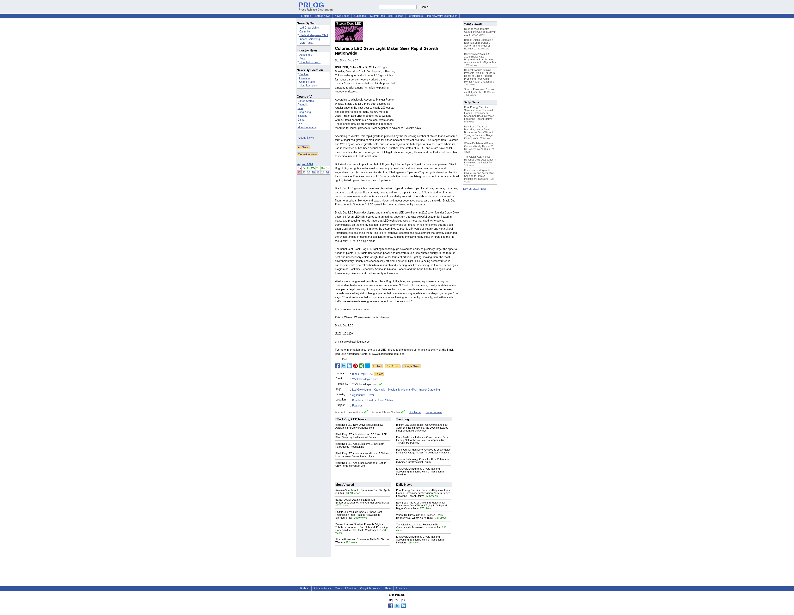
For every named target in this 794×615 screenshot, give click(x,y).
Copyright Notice (370, 588)
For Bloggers (415, 15)
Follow (379, 373)
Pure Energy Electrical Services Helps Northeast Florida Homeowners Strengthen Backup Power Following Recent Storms (423, 493)
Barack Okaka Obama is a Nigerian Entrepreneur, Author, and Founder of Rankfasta (362, 501)
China (301, 119)
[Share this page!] (397, 607)
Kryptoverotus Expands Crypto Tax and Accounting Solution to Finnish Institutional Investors (420, 471)
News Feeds (342, 15)
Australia (303, 104)
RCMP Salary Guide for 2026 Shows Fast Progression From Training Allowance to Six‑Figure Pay (358, 515)
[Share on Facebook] (337, 365)
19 (313, 172)
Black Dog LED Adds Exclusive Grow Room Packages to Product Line (359, 445)
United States (307, 81)
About (387, 588)
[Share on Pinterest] (355, 365)
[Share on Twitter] (343, 365)
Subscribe (360, 15)
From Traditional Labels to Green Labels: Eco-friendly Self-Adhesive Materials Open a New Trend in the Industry (422, 440)
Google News (412, 366)
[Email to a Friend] (367, 365)
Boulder (304, 74)
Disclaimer (415, 412)
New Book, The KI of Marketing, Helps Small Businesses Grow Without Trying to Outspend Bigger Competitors (421, 505)
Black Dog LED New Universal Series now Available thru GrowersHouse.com (359, 426)
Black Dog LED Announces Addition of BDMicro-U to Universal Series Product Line (362, 455)
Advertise (401, 588)
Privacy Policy (322, 588)
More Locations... (309, 85)
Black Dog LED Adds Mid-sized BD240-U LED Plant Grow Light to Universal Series (361, 436)
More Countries (307, 127)
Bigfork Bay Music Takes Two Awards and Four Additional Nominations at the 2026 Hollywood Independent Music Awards (422, 427)
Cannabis (305, 31)
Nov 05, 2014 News (475, 188)
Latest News (322, 15)
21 (304, 172)
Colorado (304, 78)
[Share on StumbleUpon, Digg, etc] (361, 365)
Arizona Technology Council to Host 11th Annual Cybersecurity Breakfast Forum (423, 461)
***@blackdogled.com (365, 379)
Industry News (305, 137)
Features (357, 405)
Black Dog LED (349, 60)
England (302, 115)
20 (308, 172)
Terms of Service (345, 588)
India (300, 108)
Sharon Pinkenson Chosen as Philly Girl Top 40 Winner (479, 91)
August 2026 (305, 164)
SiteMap (304, 588)
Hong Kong (304, 112)
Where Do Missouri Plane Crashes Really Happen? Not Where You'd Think (419, 516)
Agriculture (305, 54)
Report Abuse (434, 412)
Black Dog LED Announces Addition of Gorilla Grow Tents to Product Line (360, 464)
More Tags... (306, 42)
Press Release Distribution (316, 9)
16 (327, 172)
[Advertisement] (428, 96)
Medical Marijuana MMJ (313, 35)
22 (299, 172)
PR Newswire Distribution (442, 15)
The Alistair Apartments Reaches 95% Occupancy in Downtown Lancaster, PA (418, 526)
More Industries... (309, 62)
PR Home (305, 15)
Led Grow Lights (309, 27)
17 (322, 172)
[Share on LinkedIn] (349, 365)
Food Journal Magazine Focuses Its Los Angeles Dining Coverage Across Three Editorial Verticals (423, 451)
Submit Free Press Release (386, 15)
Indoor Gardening (309, 39)
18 (318, 172)
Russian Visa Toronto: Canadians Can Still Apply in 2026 (480, 32)
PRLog (381, 67)
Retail (302, 58)
